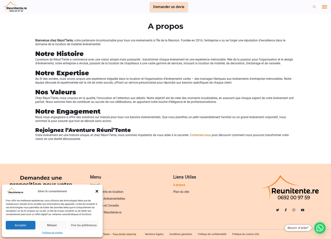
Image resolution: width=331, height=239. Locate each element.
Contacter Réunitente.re (105, 212)
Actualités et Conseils (104, 205)
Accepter (20, 225)
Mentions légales (154, 234)
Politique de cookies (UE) (245, 234)
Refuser (52, 225)
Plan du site (181, 192)
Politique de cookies (52, 232)
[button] (97, 191)
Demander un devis (168, 7)
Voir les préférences (84, 225)
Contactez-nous (200, 135)
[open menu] (324, 7)
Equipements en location (106, 192)
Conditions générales (180, 234)
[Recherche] (314, 7)
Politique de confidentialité (212, 234)
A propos (179, 185)
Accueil (95, 185)
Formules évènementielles (107, 198)
